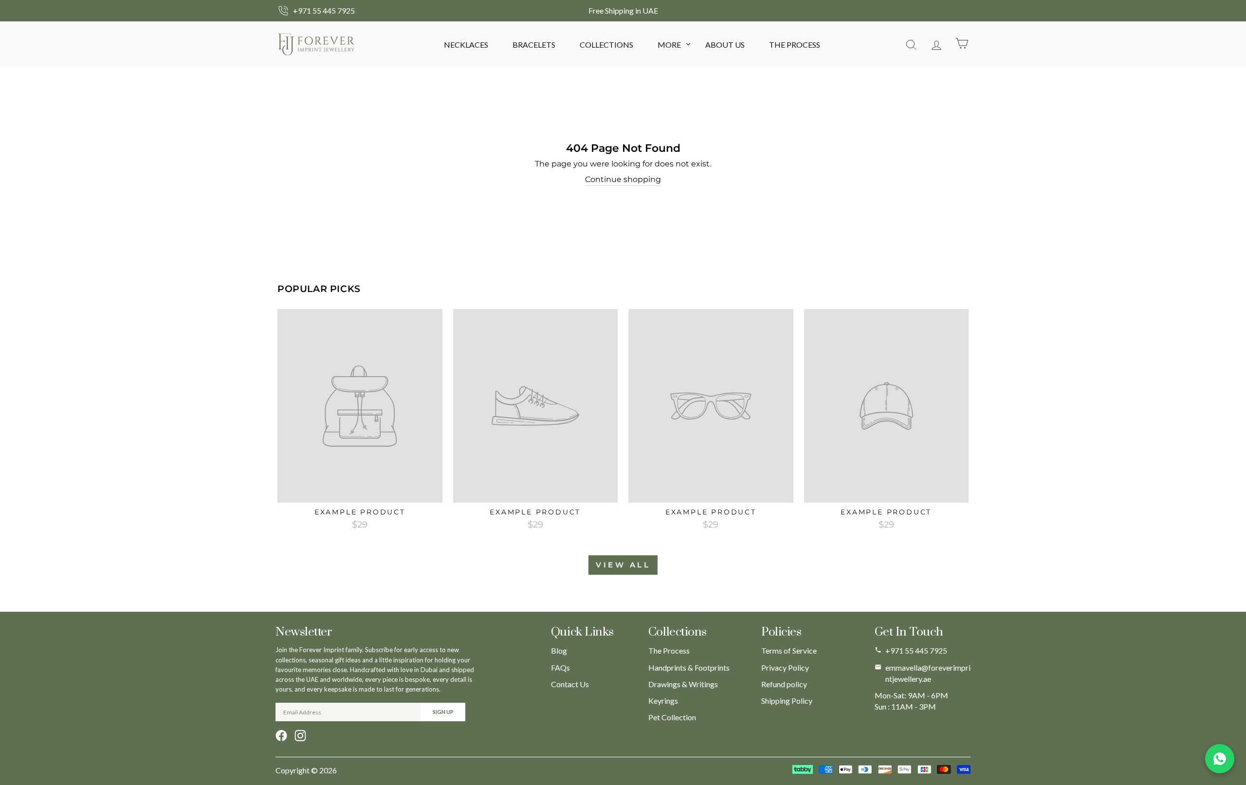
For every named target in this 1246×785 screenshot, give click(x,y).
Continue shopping (623, 179)
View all (623, 564)
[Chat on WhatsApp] (1219, 758)
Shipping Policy (786, 700)
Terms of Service (789, 650)
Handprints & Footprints (689, 667)
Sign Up (443, 712)
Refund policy (784, 684)
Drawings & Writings (683, 684)
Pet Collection (672, 717)
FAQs (560, 667)
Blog (559, 650)
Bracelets (534, 44)
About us (725, 44)
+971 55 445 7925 (916, 650)
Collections (606, 44)
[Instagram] (300, 735)
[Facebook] (281, 735)
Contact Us (570, 684)
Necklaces (466, 44)
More (669, 44)
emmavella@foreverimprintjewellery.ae (928, 673)
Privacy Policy (785, 667)
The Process (794, 44)
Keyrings (663, 700)
